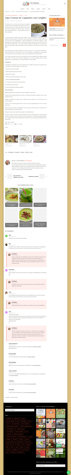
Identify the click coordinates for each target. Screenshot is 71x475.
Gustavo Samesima (13, 370)
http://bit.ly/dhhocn (31, 356)
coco (27, 431)
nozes (18, 444)
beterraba (23, 421)
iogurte (21, 439)
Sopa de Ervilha (26, 225)
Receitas (22, 8)
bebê (18, 421)
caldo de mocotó (10, 429)
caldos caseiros (19, 431)
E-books (38, 8)
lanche (27, 439)
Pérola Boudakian (12, 353)
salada (27, 447)
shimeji (27, 152)
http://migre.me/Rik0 (36, 346)
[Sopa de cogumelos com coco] (25, 139)
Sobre (49, 8)
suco (7, 452)
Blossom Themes (60, 471)
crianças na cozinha (11, 436)
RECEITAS (21, 15)
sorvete (27, 449)
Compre (32, 8)
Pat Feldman (35, 3)
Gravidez (15, 439)
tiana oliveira (11, 269)
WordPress (39, 473)
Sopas (26, 15)
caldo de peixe (9, 431)
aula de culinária (10, 421)
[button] (40, 413)
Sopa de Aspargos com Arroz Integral (12, 205)
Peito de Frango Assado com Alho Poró (12, 225)
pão (17, 447)
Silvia (10, 243)
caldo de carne (15, 423)
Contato (44, 8)
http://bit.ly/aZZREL (32, 384)
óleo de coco (20, 452)
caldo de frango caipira (12, 426)
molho (7, 444)
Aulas (28, 8)
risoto (21, 447)
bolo (30, 421)
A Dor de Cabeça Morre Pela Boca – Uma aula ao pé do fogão (40, 224)
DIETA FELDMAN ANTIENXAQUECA (11, 15)
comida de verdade (18, 434)
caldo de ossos (20, 429)
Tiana (10, 311)
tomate (13, 452)
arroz (23, 418)
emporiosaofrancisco (13, 343)
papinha (28, 444)
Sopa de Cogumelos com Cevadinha (39, 143)
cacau (7, 423)
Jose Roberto (11, 389)
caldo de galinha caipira (26, 426)
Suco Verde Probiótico (26, 204)
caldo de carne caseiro (15, 79)
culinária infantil (22, 436)
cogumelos (18, 152)
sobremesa (14, 449)
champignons (11, 152)
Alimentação (17, 418)
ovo (23, 444)
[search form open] (65, 3)
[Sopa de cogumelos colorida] (11, 139)
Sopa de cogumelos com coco (24, 143)
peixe (7, 447)
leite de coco (28, 442)
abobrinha (8, 418)
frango (30, 436)
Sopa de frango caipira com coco (40, 205)
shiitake (22, 152)
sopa (31, 152)
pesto (12, 447)
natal (13, 444)
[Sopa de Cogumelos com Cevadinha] (39, 139)
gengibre (8, 439)
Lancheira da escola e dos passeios (14, 442)
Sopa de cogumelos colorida (10, 143)
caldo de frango (25, 423)
